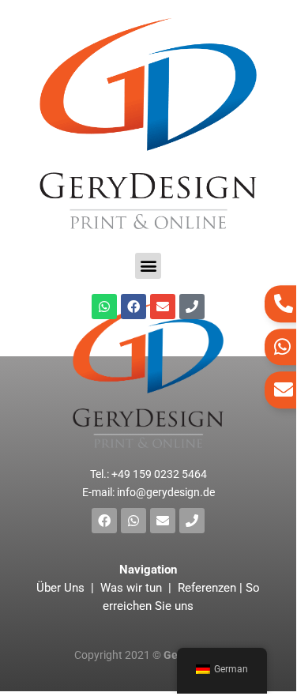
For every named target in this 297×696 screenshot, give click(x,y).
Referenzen (207, 588)
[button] (148, 266)
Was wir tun (131, 588)
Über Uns (62, 588)
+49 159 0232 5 (159, 474)
